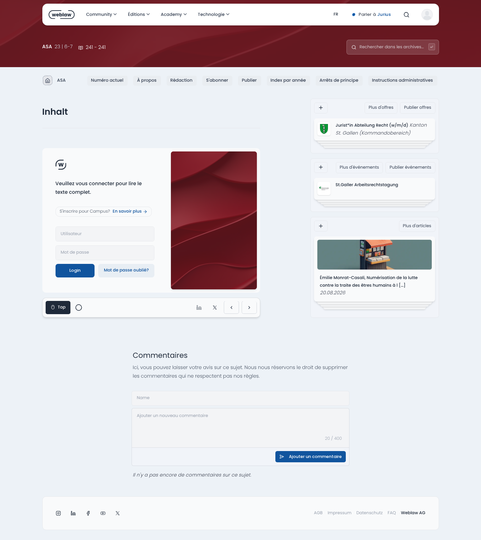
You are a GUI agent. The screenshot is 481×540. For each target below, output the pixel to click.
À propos (146, 80)
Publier (249, 80)
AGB (318, 513)
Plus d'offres (381, 107)
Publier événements (410, 167)
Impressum (339, 513)
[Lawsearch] (431, 46)
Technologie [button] (211, 14)
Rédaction (181, 80)
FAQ (392, 513)
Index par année (288, 80)
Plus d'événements (359, 167)
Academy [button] (171, 14)
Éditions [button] (136, 14)
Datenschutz (369, 513)
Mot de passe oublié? (126, 270)
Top (62, 307)
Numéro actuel (107, 80)
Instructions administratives (402, 80)
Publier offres (417, 107)
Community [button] (99, 14)
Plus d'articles (417, 225)
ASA (61, 80)
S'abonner (217, 80)
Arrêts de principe (339, 80)
